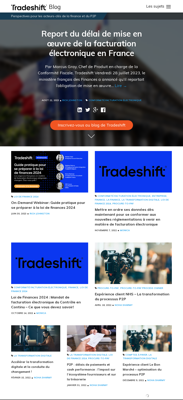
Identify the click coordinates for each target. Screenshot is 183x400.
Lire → (121, 85)
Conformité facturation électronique (115, 100)
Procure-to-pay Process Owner (141, 288)
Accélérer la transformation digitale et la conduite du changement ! (32, 367)
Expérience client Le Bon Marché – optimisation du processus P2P (142, 369)
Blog (55, 6)
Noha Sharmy (124, 305)
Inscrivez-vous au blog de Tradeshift (91, 125)
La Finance (113, 199)
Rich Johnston (72, 100)
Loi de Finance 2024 (26, 196)
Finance (100, 199)
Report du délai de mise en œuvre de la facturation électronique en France (91, 43)
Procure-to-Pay (123, 203)
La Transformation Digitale (140, 199)
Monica (125, 230)
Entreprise (159, 196)
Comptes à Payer (136, 354)
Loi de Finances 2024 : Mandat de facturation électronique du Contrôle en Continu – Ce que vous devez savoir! (46, 302)
